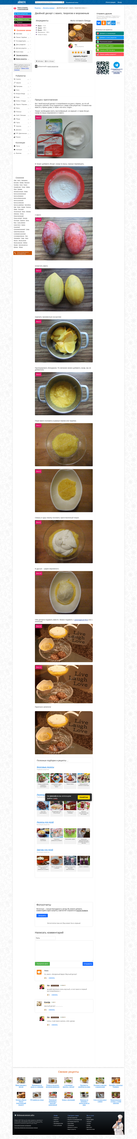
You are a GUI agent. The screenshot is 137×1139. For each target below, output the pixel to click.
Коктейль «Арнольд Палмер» (116, 1086)
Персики (25, 218)
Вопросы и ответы (72, 1127)
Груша (23, 187)
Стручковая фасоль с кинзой (68, 1086)
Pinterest (89, 1117)
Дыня (15, 189)
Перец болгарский (18, 216)
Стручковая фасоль (19, 236)
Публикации (71, 1125)
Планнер (20, 16)
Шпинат (16, 247)
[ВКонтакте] (99, 23)
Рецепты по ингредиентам (75, 1119)
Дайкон (28, 187)
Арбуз (19, 180)
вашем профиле (82, 910)
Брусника (16, 182)
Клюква (23, 207)
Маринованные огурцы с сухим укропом (116, 1101)
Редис (27, 220)
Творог (40, 28)
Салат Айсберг (21, 222)
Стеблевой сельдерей (20, 233)
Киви (15, 207)
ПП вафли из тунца (37, 1100)
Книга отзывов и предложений (23, 8)
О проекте (56, 1117)
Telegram (89, 1121)
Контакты (56, 1121)
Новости (56, 1119)
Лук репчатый (17, 211)
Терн (26, 236)
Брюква (22, 182)
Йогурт (40, 30)
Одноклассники (91, 1129)
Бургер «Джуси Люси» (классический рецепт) (21, 1102)
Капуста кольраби (18, 200)
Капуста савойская (19, 205)
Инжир (26, 191)
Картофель (28, 205)
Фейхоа (25, 242)
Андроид (17, 70)
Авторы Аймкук (22, 25)
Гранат (25, 185)
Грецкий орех (17, 187)
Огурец (22, 213)
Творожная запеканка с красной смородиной (52, 1102)
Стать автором (58, 1125)
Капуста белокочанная (20, 193)
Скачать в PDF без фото (107, 50)
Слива (27, 229)
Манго (23, 211)
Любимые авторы (23, 19)
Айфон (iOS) (25, 68)
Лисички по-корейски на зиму (84, 1086)
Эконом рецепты (22, 55)
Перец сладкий (18, 218)
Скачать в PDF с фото (106, 46)
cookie (55, 798)
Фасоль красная (18, 242)
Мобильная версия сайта (25, 1115)
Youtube (89, 1123)
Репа (15, 222)
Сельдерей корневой (19, 229)
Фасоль (16, 240)
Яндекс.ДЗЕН (90, 1119)
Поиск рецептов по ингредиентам (23, 253)
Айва (15, 180)
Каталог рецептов (72, 1117)
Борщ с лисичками (68, 1100)
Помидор (22, 220)
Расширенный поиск (72, 2)
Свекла (23, 225)
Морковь (28, 211)
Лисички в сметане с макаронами (100, 1086)
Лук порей (20, 209)
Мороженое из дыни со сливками (37, 1086)
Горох (21, 185)
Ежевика (20, 189)
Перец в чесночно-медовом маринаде (52, 1086)
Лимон (15, 209)
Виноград (27, 182)
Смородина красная (19, 231)
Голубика (16, 185)
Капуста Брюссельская (20, 198)
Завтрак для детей (45, 850)
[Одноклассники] (103, 23)
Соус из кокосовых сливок (100, 1100)
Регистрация (110, 2)
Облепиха (16, 213)
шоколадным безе (81, 620)
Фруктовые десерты (45, 767)
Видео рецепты (21, 59)
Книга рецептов (22, 13)
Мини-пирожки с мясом (21, 1086)
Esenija (47, 1002)
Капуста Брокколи (18, 196)
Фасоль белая (22, 240)
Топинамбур (17, 238)
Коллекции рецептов (73, 1121)
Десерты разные (49, 8)
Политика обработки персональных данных (26, 1127)
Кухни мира (71, 1123)
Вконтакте (89, 1127)
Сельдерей (17, 227)
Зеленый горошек (18, 191)
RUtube (88, 1125)
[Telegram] (108, 23)
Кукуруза (28, 207)
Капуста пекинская (19, 202)
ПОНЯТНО (84, 797)
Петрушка (16, 220)
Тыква (22, 238)
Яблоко (21, 247)
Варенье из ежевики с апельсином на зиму (84, 1102)
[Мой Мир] (113, 23)
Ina (76, 45)
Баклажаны (24, 180)
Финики (16, 245)
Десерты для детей (45, 822)
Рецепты (38, 8)
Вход (120, 2)
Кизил (18, 207)
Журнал (19, 22)
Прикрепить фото (42, 964)
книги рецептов (53, 66)
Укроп (26, 238)
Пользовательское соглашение (22, 1125)
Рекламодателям (58, 1123)
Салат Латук (17, 225)
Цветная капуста (23, 245)
